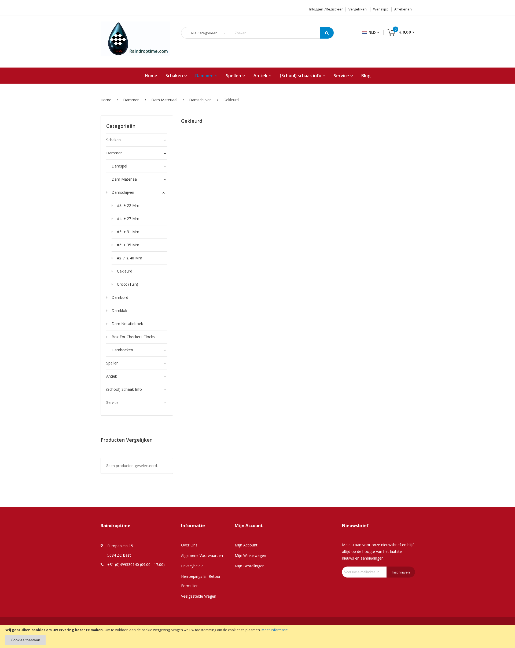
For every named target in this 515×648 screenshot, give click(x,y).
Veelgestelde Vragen (198, 596)
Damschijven (200, 99)
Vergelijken (357, 9)
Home (106, 99)
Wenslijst (380, 9)
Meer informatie (275, 629)
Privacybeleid (192, 565)
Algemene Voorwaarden (202, 555)
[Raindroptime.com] (135, 42)
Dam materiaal (164, 99)
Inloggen (316, 9)
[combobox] (278, 33)
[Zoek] (327, 33)
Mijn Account (246, 545)
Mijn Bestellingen (249, 565)
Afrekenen (403, 9)
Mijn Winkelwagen (250, 555)
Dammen (131, 99)
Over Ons (189, 545)
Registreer (334, 9)
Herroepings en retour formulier (200, 581)
